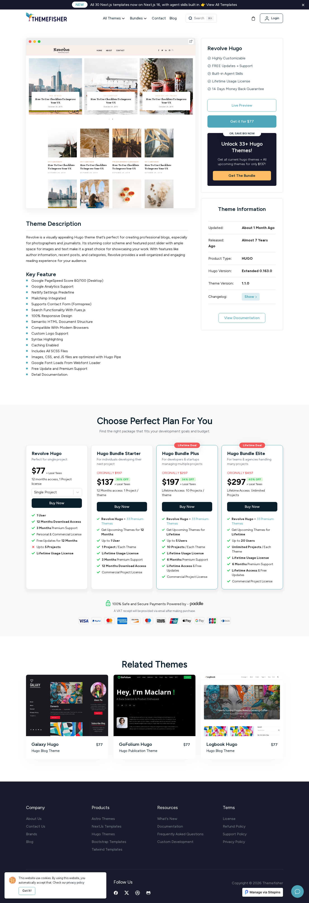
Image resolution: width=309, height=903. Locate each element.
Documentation (170, 826)
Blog (173, 18)
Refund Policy (234, 826)
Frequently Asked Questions (180, 834)
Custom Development (175, 842)
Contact (159, 18)
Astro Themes (103, 819)
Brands (31, 834)
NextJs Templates (106, 826)
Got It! (26, 890)
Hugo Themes (103, 834)
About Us (34, 819)
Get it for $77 (242, 121)
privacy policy (75, 882)
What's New (167, 819)
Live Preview (242, 105)
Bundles (136, 18)
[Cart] (253, 18)
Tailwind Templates (107, 849)
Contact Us (35, 826)
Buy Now (56, 503)
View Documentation (242, 318)
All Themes (112, 18)
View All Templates (221, 4)
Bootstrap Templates (109, 842)
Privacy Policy (234, 842)
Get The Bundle (241, 175)
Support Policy (235, 834)
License (229, 819)
